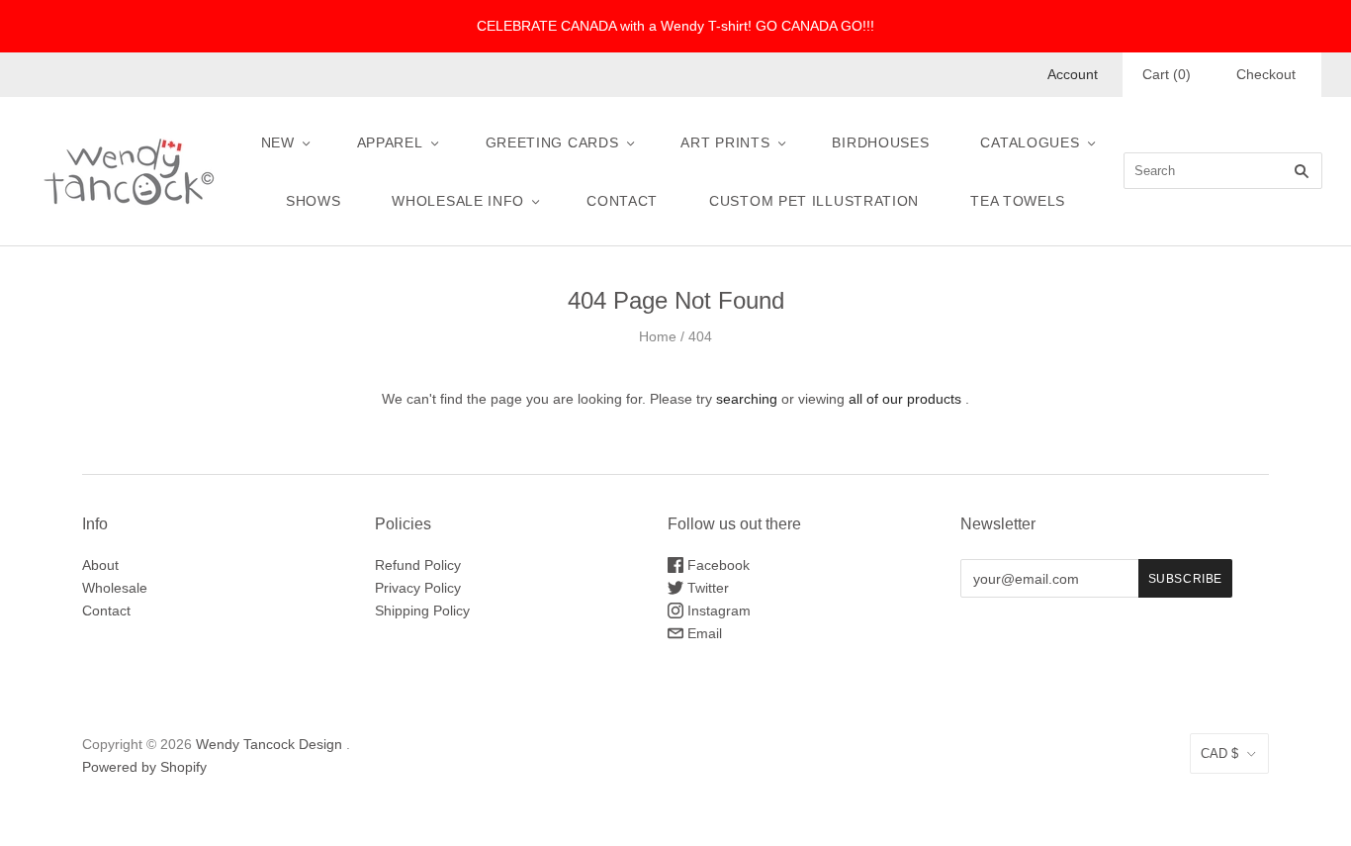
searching (746, 399)
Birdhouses (880, 142)
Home (657, 336)
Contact (622, 201)
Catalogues (1029, 142)
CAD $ (1219, 753)
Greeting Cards (552, 142)
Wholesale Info (458, 201)
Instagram (717, 610)
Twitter (706, 588)
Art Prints (724, 142)
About (100, 565)
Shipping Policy (422, 610)
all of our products (905, 399)
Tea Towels (1017, 201)
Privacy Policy (418, 588)
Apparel (390, 142)
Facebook (716, 565)
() (1166, 74)
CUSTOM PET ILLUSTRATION (814, 201)
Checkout (1266, 74)
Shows (313, 201)
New (278, 142)
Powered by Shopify (144, 767)
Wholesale (114, 588)
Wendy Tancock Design (269, 744)
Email (702, 633)
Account (1072, 74)
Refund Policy (418, 565)
